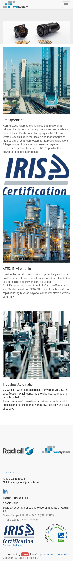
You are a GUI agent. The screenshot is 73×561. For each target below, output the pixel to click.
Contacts (9, 472)
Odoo (25, 554)
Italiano (17, 545)
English (7, 545)
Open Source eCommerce (53, 554)
